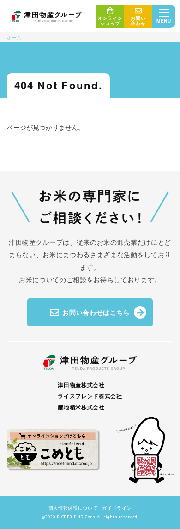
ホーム (14, 37)
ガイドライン (117, 507)
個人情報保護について (73, 507)
